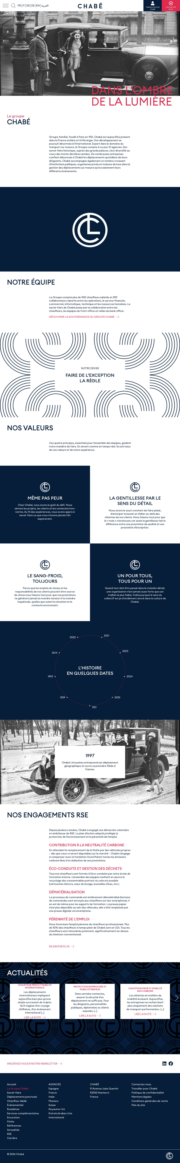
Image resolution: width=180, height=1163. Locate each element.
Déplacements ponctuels (22, 1096)
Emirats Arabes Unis (60, 1113)
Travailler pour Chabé (144, 1088)
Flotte (10, 1121)
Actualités (13, 1129)
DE (28, 5)
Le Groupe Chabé (17, 1088)
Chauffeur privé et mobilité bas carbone (145, 989)
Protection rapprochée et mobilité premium (90, 988)
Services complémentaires (23, 1113)
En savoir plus (59, 946)
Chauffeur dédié (17, 1101)
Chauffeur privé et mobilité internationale (35, 986)
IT (23, 5)
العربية (45, 5)
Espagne (54, 1088)
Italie (52, 1096)
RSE (9, 1134)
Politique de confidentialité (147, 1092)
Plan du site (138, 1105)
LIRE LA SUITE (32, 1017)
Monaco (53, 1101)
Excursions (13, 1117)
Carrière (12, 1138)
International (56, 1117)
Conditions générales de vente (149, 1101)
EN (38, 5)
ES (32, 5)
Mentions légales (141, 1096)
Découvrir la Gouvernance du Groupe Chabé (81, 316)
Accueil (11, 1084)
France (53, 1092)
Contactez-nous (141, 1084)
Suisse (52, 1105)
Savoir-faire (14, 1092)
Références (14, 1125)
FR (19, 5)
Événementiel (15, 1105)
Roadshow (13, 1109)
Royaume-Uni (57, 1109)
